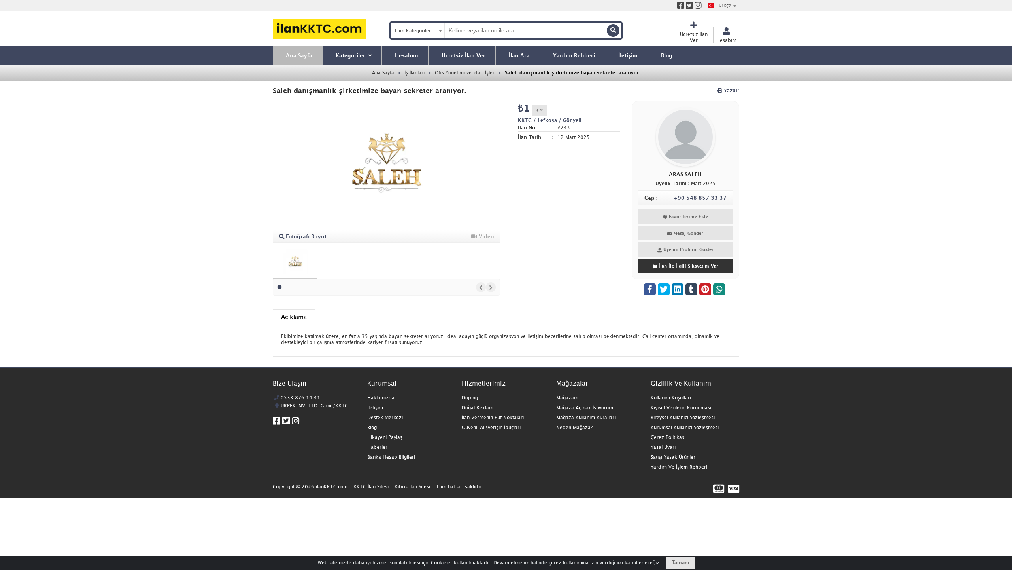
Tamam (680, 563)
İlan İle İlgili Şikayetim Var (687, 265)
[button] (279, 287)
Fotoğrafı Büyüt (305, 236)
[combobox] (721, 6)
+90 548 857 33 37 (700, 198)
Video (485, 236)
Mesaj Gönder (687, 233)
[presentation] (481, 287)
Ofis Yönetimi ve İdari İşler (465, 73)
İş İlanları (414, 73)
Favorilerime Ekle (687, 216)
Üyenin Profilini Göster (688, 249)
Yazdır (730, 90)
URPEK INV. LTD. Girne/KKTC (314, 405)
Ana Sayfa (383, 73)
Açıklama (294, 316)
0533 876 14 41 (300, 398)
